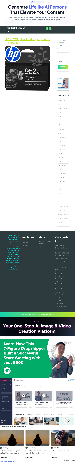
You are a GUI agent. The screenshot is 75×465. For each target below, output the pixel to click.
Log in (40, 246)
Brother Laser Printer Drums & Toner (62, 121)
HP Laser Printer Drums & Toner (62, 190)
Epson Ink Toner (60, 301)
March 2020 (25, 245)
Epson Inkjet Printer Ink (62, 256)
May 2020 (25, 242)
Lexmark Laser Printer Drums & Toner (63, 218)
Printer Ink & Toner (60, 292)
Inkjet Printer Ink (60, 245)
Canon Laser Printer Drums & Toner (62, 149)
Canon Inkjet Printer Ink (62, 253)
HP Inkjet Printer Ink (61, 259)
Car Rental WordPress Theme (32, 315)
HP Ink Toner (62, 173)
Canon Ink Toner (60, 298)
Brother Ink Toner (60, 295)
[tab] (47, 28)
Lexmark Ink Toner (60, 306)
